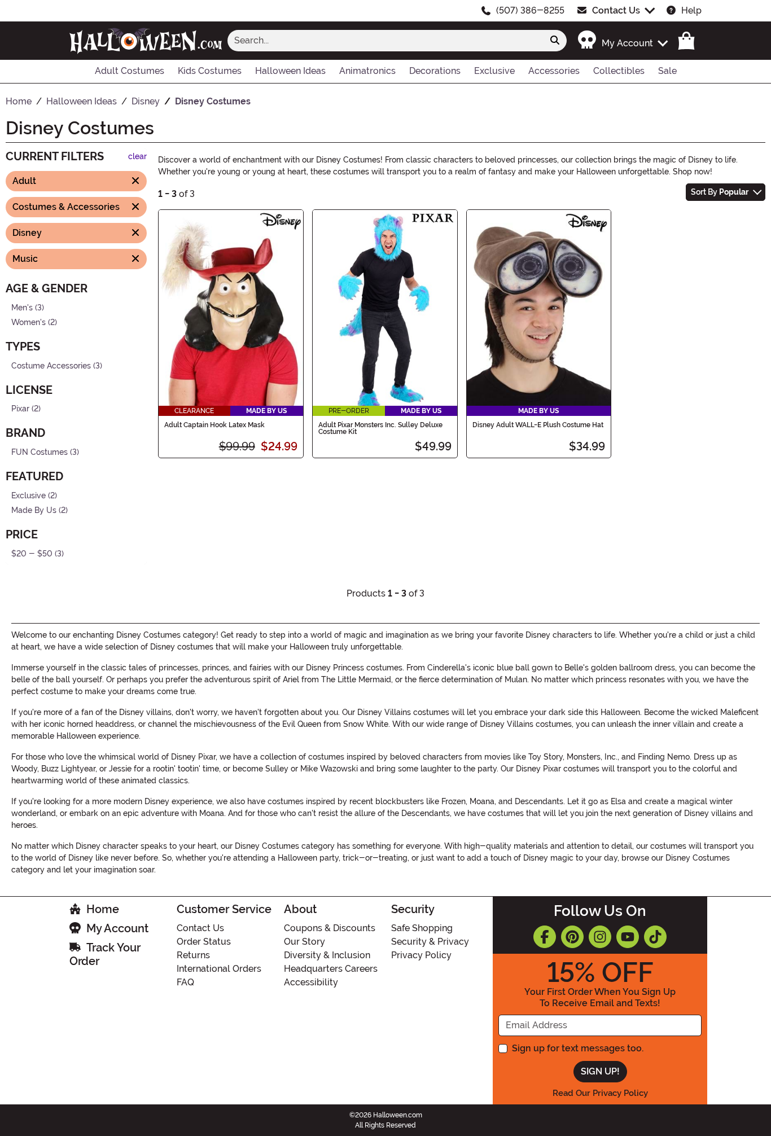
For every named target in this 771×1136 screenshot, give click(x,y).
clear (137, 156)
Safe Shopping (422, 928)
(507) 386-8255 (530, 10)
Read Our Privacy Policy (600, 1093)
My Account (117, 928)
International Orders (219, 968)
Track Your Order (105, 954)
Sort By (719, 191)
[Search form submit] (555, 40)
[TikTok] (655, 937)
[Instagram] (600, 937)
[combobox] (385, 40)
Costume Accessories (51, 365)
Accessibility (311, 982)
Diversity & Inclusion (327, 955)
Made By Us (33, 510)
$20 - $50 (31, 554)
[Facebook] (544, 937)
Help (691, 10)
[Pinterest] (572, 937)
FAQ (185, 982)
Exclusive (28, 495)
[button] (622, 40)
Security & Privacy (430, 941)
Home (102, 909)
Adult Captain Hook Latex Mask (214, 425)
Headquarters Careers (331, 968)
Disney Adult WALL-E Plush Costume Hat (537, 425)
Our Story (304, 941)
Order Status (204, 941)
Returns (193, 955)
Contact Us (616, 10)
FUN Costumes (39, 452)
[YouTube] (627, 937)
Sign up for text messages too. (577, 1048)
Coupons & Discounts (329, 928)
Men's (22, 307)
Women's (28, 322)
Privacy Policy (421, 955)
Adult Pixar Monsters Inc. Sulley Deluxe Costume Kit (380, 428)
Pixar (20, 409)
